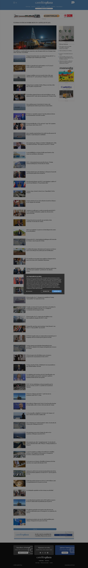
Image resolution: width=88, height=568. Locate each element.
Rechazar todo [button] (46, 291)
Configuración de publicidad (35, 287)
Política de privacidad (38, 288)
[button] (29, 291)
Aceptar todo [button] (57, 291)
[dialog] (44, 284)
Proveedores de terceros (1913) (53, 281)
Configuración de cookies (30, 288)
